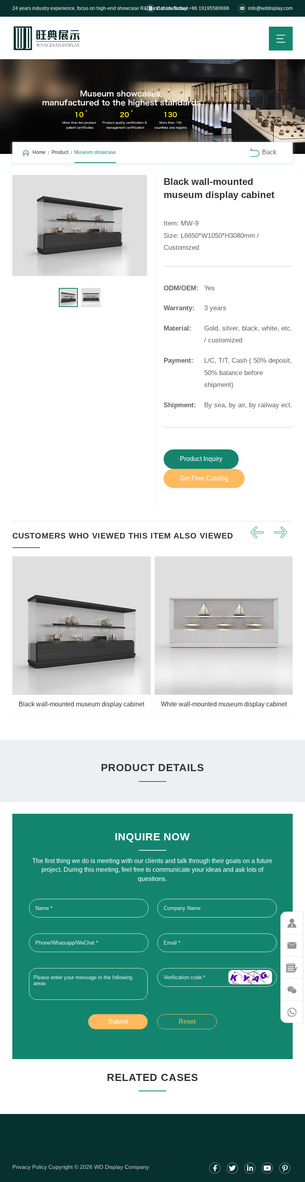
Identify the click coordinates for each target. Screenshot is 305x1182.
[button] (257, 532)
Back (269, 152)
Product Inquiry (201, 458)
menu (281, 39)
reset (187, 1021)
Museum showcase (95, 152)
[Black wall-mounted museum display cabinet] (79, 225)
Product (60, 152)
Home (39, 152)
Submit (118, 1021)
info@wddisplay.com (270, 8)
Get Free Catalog (204, 478)
